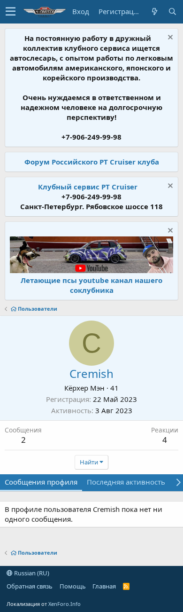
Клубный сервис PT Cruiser (87, 186)
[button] (10, 12)
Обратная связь (30, 586)
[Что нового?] (154, 11)
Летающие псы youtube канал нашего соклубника (91, 285)
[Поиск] (172, 11)
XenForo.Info (64, 603)
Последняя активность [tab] (126, 481)
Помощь (73, 586)
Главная (104, 586)
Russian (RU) (31, 573)
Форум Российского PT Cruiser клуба (91, 161)
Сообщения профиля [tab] (41, 481)
